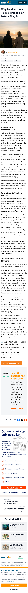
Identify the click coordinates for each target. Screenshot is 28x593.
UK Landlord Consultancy (7, 61)
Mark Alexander (13, 52)
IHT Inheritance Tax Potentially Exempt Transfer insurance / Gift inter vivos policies (14, 510)
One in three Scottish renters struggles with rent (13, 502)
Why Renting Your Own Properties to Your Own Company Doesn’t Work (16, 546)
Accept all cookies (14, 585)
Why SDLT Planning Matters (17, 534)
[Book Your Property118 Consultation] (14, 461)
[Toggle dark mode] (15, 2)
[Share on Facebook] (18, 420)
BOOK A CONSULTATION (11, 363)
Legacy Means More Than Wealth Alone (17, 525)
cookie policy (10, 581)
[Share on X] (22, 420)
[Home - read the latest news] (7, 2)
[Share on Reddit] (25, 420)
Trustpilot (6, 373)
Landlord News (17, 61)
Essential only (14, 589)
